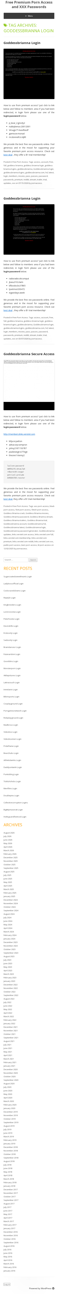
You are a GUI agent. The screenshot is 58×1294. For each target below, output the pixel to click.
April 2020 (8, 1097)
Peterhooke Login (11, 619)
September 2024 (11, 910)
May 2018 (8, 1172)
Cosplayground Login (13, 703)
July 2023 (7, 960)
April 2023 (8, 970)
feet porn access (23, 509)
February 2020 (10, 1104)
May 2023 (8, 967)
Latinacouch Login (12, 682)
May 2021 (8, 1051)
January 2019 (9, 1143)
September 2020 (11, 1080)
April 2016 (8, 1260)
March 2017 (9, 1221)
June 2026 (8, 839)
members (13, 176)
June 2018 (8, 1168)
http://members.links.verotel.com (19, 434)
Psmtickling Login (11, 774)
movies (21, 176)
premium (19, 179)
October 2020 (9, 1076)
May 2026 (8, 843)
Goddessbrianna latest (14, 527)
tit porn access (44, 545)
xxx (13, 183)
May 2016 (8, 1256)
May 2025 (8, 882)
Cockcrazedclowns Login (15, 590)
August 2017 (9, 1203)
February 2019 (10, 1140)
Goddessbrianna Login (22, 42)
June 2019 (8, 1133)
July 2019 (7, 1129)
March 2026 (9, 850)
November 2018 (11, 1150)
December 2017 (11, 1189)
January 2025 (9, 896)
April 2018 (8, 1175)
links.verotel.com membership (17, 538)
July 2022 (7, 1002)
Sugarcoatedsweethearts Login (18, 576)
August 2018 (9, 1161)
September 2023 (11, 953)
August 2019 (9, 1126)
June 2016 (8, 1253)
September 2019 (11, 1122)
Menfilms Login (10, 788)
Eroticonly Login (11, 633)
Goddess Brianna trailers (15, 520)
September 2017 (11, 1200)
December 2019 (11, 1111)
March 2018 (9, 1179)
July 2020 (7, 1087)
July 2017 (7, 1207)
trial (45, 179)
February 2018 (10, 1182)
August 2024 (9, 914)
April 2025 (8, 885)
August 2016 (9, 1246)
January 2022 (9, 1023)
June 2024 (8, 921)
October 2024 (9, 907)
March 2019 (9, 1136)
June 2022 (8, 1005)
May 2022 (8, 1009)
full (5, 165)
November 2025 (11, 861)
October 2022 (9, 991)
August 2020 (9, 1083)
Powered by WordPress (40, 1288)
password (43, 176)
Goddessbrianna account (15, 523)
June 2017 (8, 1210)
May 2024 (8, 924)
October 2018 (9, 1154)
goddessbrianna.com (34, 172)
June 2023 (8, 963)
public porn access (12, 545)
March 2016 (9, 1263)
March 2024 (9, 931)
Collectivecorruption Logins (16, 802)
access (37, 162)
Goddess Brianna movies (37, 513)
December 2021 (11, 1027)
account (44, 162)
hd (46, 172)
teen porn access (29, 545)
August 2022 (9, 998)
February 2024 (10, 935)
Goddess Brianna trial (37, 520)
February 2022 (10, 1020)
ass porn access (41, 506)
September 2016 (11, 1242)
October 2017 (9, 1196)
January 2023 (9, 981)
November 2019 (11, 1115)
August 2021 (9, 1041)
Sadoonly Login (10, 640)
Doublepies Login (11, 795)
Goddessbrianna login (43, 169)
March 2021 (9, 1058)
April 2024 (8, 928)
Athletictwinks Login (12, 760)
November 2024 (11, 903)
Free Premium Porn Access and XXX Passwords (29, 4)
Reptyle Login (10, 597)
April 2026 (8, 847)
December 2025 (11, 857)
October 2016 (9, 1239)
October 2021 (9, 1034)
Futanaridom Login (12, 654)
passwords (9, 179)
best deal (8, 154)
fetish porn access (40, 509)
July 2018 (7, 1164)
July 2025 (7, 875)
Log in (7, 1284)
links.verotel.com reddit (22, 541)
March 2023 (9, 974)
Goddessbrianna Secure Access (29, 354)
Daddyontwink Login (13, 767)
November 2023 (11, 945)
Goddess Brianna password (16, 516)
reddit (26, 179)
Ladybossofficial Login (13, 583)
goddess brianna (15, 165)
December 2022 (11, 984)
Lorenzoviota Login (12, 611)
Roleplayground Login (13, 717)
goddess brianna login (34, 165)
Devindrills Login (11, 626)
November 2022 (11, 988)
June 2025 (8, 878)
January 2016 (9, 1270)
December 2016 (11, 1232)
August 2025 (9, 871)
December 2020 (11, 1069)
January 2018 (9, 1186)
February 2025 (10, 892)
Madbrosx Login (11, 725)
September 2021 (11, 1037)
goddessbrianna (24, 169)
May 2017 (8, 1214)
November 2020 (11, 1073)
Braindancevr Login (12, 647)
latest (51, 172)
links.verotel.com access (23, 534)
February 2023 (10, 977)
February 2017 (10, 1225)
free (51, 162)
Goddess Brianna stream (41, 516)
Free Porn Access (20, 162)
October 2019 (9, 1119)
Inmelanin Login (11, 689)
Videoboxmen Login (12, 739)
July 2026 (7, 836)
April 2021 (8, 1055)
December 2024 (11, 900)
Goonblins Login (11, 661)
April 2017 (8, 1217)
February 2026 (10, 854)
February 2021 (10, 1062)
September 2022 (11, 995)
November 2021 (11, 1030)
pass (28, 176)
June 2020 (8, 1090)
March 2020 (9, 1101)
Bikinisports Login (11, 696)
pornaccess (36, 183)
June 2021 (8, 1048)
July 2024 (7, 917)
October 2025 (9, 864)
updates (7, 183)
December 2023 (11, 942)
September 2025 (11, 868)
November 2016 (11, 1235)
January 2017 (9, 1228)
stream (33, 179)
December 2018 (11, 1147)
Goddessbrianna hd (37, 523)
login (6, 176)
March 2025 (9, 889)
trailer (39, 179)
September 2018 (11, 1157)
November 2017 (11, 1193)
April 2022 (8, 1013)
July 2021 (7, 1044)
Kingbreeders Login (12, 604)
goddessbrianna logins (14, 172)
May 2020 (8, 1094)
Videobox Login (10, 732)
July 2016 (7, 1249)
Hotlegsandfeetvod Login (15, 816)
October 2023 (9, 949)
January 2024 (9, 938)
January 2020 (9, 1108)
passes (34, 176)
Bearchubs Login (11, 753)
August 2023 (9, 956)
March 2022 (9, 1016)
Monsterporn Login (12, 668)
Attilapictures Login (12, 675)
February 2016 (10, 1267)
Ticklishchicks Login (12, 781)
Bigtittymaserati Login (13, 809)
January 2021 (9, 1066)
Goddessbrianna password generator (21, 531)
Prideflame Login (11, 746)
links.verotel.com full (44, 534)
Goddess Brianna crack (14, 513)
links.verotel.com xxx (43, 541)
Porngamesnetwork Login (15, 710)
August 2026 (9, 832)
